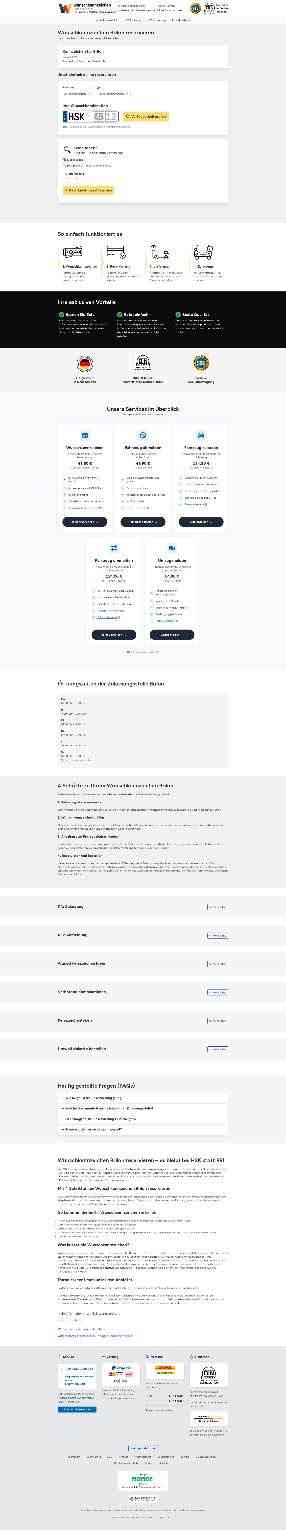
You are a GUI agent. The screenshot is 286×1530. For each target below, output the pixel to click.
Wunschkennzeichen (107, 20)
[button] (143, 1098)
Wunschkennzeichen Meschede (77, 1335)
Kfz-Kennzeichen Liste (126, 1463)
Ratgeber (164, 1463)
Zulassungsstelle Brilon (71, 1320)
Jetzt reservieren (84, 521)
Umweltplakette (181, 20)
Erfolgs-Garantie (136, 508)
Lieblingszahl (75, 173)
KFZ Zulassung (133, 20)
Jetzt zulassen (201, 521)
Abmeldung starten (143, 521)
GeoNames (158, 1517)
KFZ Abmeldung (157, 20)
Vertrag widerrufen (143, 1448)
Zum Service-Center (77, 1409)
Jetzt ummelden (113, 634)
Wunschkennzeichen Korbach (116, 1335)
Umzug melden (172, 634)
